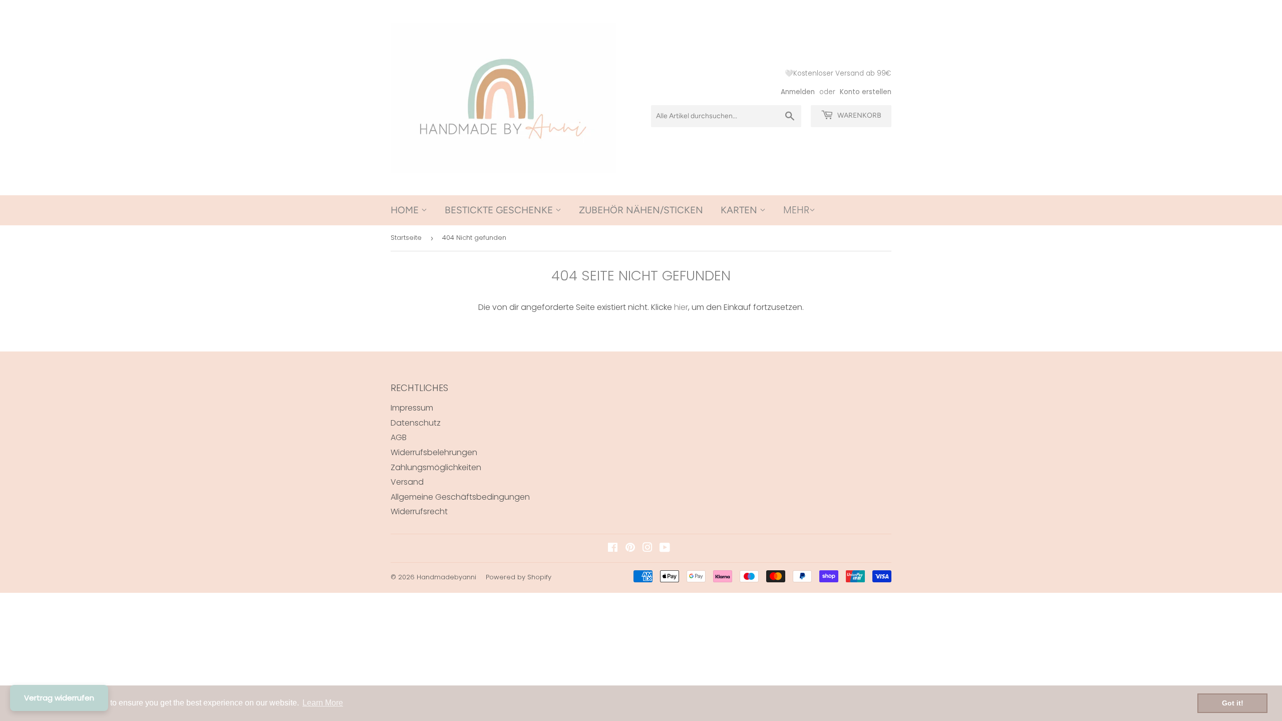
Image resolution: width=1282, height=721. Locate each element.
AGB (399, 437)
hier (681, 307)
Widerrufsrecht (419, 511)
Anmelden (798, 92)
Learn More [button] (322, 702)
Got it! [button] (1232, 703)
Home (406, 210)
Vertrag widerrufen (59, 697)
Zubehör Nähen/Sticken (641, 210)
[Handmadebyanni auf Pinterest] (630, 548)
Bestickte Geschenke (500, 210)
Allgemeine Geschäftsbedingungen (460, 497)
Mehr (796, 210)
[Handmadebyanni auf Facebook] (612, 548)
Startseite (406, 237)
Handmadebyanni (446, 577)
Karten (740, 210)
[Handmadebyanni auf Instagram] (648, 548)
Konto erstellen (865, 92)
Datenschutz (416, 423)
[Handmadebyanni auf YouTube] (665, 548)
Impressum (412, 408)
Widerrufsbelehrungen (434, 452)
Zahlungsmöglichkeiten (436, 467)
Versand (407, 482)
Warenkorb (858, 115)
